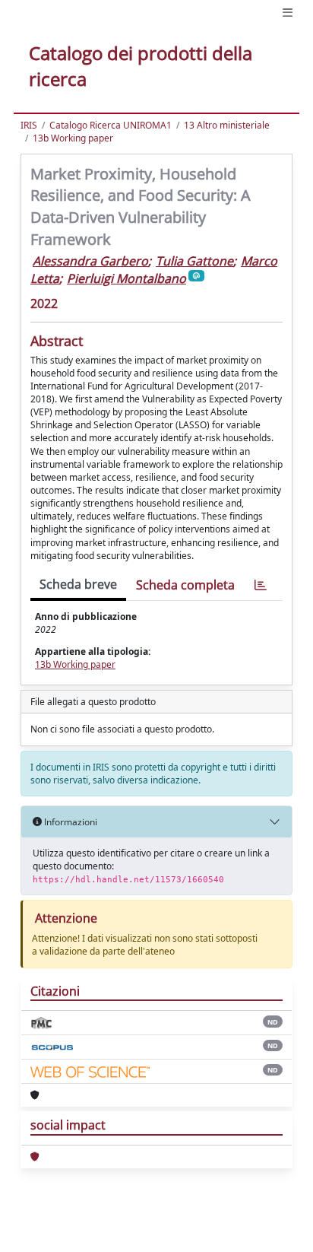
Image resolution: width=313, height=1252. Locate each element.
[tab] (261, 585)
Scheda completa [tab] (185, 585)
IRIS (29, 125)
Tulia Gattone (194, 261)
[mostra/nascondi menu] (287, 12)
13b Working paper (73, 138)
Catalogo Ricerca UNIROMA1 (110, 125)
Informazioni (69, 821)
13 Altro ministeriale (227, 125)
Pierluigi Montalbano (126, 278)
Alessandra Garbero (90, 261)
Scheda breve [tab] (78, 584)
